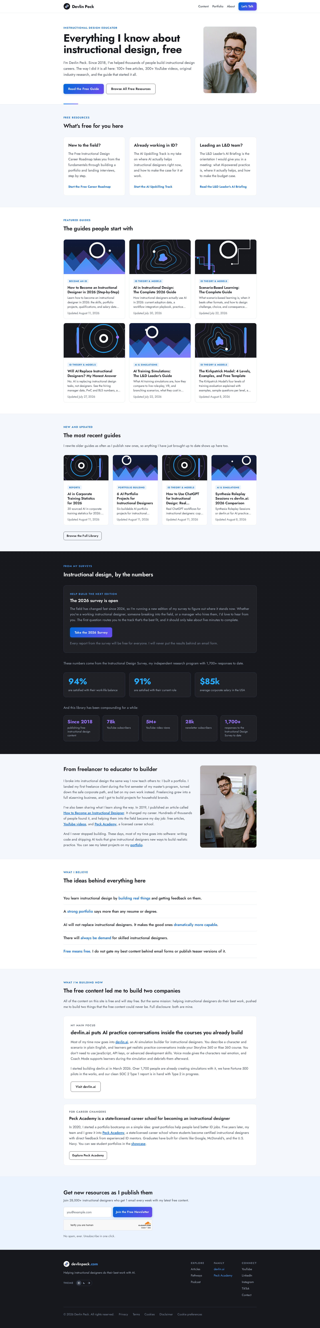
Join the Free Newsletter (132, 1212)
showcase (138, 1143)
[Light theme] (78, 1283)
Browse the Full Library (82, 536)
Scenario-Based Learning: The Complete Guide (219, 290)
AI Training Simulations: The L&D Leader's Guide (152, 373)
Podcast (195, 1282)
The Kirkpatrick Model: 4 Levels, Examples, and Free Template (225, 373)
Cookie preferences (190, 1314)
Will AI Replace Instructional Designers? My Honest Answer (92, 373)
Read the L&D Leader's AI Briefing (223, 186)
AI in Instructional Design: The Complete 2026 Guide (154, 290)
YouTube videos (75, 824)
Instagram (248, 1282)
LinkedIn (247, 1275)
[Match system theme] (89, 1283)
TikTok (245, 1288)
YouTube (247, 1269)
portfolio (136, 844)
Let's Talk (248, 6)
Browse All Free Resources (131, 89)
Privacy (123, 1314)
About (231, 6)
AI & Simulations (146, 364)
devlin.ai (122, 1041)
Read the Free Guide (83, 89)
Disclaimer (166, 1314)
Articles (195, 1269)
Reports (74, 487)
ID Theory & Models (148, 281)
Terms (136, 1314)
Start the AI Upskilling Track (153, 186)
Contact (246, 1295)
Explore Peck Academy (88, 1155)
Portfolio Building (131, 487)
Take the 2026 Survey (91, 632)
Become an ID (78, 281)
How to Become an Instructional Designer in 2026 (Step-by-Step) (93, 290)
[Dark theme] (84, 1283)
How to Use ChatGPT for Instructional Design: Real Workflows (182, 500)
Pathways (196, 1275)
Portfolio (217, 6)
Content (203, 6)
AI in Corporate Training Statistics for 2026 (81, 498)
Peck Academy (105, 824)
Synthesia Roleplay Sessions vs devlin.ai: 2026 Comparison (232, 498)
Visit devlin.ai (86, 1086)
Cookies (149, 1314)
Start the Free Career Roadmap (89, 186)
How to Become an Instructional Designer (94, 812)
